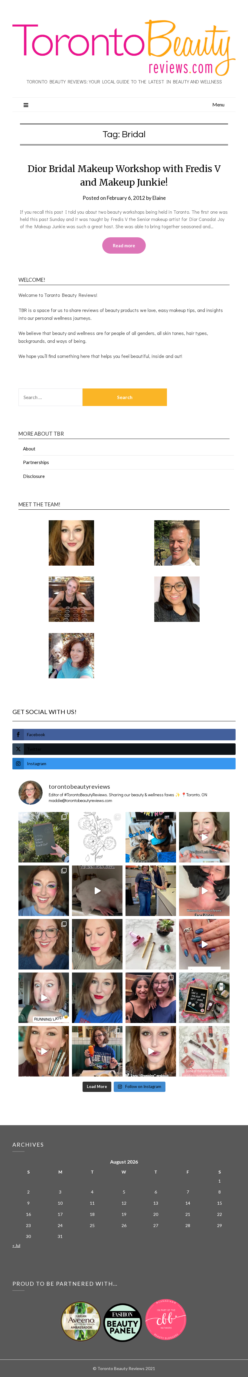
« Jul (16, 1245)
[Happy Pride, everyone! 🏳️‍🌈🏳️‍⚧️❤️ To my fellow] (43, 890)
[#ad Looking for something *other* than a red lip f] (43, 1051)
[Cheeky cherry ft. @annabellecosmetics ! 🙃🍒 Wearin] (97, 944)
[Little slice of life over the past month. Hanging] (97, 1051)
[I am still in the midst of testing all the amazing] (204, 1051)
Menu (218, 104)
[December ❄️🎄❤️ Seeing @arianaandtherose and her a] (151, 998)
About (29, 448)
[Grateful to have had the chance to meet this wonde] (151, 890)
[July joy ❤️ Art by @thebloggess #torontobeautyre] (97, 837)
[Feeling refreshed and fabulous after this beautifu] (204, 944)
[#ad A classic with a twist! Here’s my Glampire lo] (151, 1051)
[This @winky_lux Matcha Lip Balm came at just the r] (43, 998)
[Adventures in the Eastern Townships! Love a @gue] (43, 837)
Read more (124, 245)
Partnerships (36, 462)
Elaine (159, 198)
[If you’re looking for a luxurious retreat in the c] (97, 890)
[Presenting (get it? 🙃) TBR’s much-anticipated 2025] (204, 998)
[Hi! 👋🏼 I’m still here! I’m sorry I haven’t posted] (97, 998)
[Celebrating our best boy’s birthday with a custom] (151, 837)
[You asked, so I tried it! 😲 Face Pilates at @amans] (204, 890)
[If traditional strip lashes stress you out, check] (204, 837)
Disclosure (34, 476)
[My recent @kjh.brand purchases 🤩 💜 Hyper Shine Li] (151, 944)
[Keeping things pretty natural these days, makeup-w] (43, 944)
